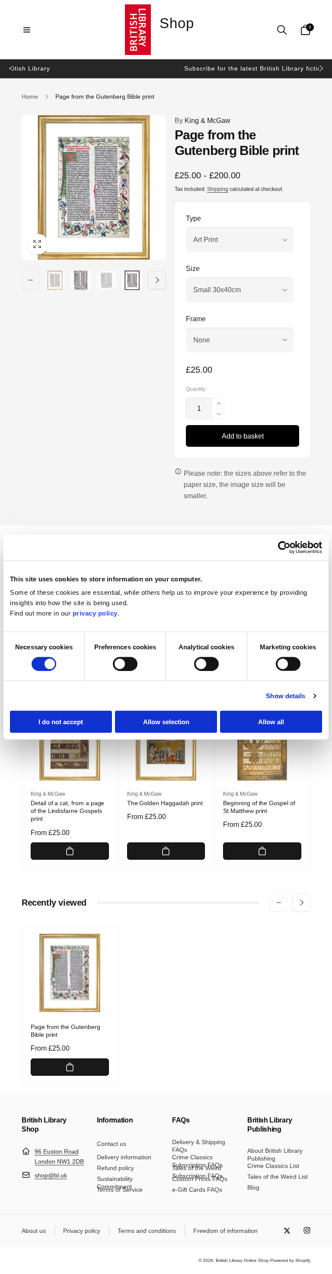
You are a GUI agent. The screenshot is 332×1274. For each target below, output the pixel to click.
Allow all (271, 722)
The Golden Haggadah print (165, 803)
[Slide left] (11, 68)
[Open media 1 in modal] (94, 187)
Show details (285, 695)
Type (193, 218)
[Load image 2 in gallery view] (81, 280)
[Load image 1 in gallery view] (55, 280)
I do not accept (60, 722)
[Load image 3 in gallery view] (106, 280)
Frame (196, 319)
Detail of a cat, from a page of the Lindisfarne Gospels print (67, 811)
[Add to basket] (70, 851)
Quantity (195, 389)
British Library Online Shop (242, 1260)
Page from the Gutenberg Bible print (65, 1030)
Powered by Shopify (290, 1260)
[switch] (125, 664)
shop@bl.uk (51, 1175)
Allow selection (166, 722)
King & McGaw (202, 120)
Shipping (217, 189)
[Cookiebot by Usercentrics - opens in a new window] (284, 547)
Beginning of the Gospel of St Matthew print (259, 807)
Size (193, 268)
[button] (26, 29)
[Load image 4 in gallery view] (132, 280)
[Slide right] (321, 68)
